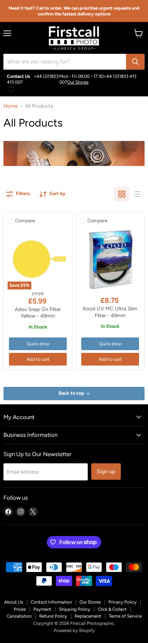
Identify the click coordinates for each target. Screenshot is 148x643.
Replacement (88, 616)
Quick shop (38, 343)
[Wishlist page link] (11, 89)
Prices (20, 609)
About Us (13, 602)
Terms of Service (125, 616)
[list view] (137, 194)
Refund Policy (53, 616)
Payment (42, 609)
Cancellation (19, 616)
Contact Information (51, 602)
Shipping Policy (74, 609)
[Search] (135, 62)
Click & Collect (112, 609)
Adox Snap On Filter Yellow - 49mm (38, 312)
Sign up (106, 471)
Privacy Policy (122, 602)
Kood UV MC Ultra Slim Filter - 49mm (110, 312)
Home (10, 106)
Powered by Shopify (74, 630)
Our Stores (77, 82)
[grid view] (121, 194)
